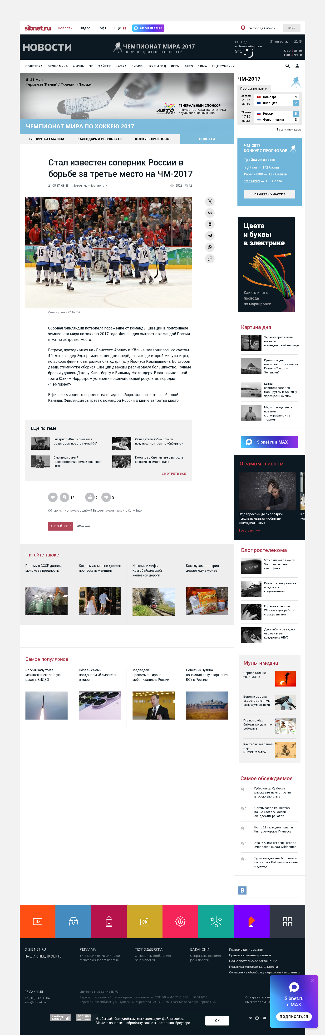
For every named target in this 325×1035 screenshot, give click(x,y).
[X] (210, 201)
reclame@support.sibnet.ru (99, 960)
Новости (65, 28)
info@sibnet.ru (35, 1002)
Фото (51, 312)
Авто (189, 66)
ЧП (91, 66)
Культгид (157, 66)
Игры (175, 66)
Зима (202, 66)
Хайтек (104, 66)
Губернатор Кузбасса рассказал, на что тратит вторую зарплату (272, 792)
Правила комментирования (250, 955)
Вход (291, 27)
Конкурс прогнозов (153, 139)
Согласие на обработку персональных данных (264, 972)
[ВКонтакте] (210, 213)
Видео (85, 28)
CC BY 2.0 (74, 312)
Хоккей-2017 (60, 526)
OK (217, 1021)
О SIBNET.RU (35, 949)
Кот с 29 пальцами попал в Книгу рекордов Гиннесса (273, 829)
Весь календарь (289, 129)
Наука (121, 66)
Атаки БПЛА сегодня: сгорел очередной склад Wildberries (275, 845)
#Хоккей (83, 526)
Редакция (34, 991)
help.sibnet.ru (145, 960)
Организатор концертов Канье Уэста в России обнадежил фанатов (272, 812)
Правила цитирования (246, 949)
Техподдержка (148, 949)
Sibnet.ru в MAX (151, 28)
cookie (178, 1018)
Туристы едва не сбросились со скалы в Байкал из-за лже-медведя (276, 862)
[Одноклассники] (210, 224)
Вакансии (199, 949)
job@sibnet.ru (200, 960)
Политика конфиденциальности (253, 966)
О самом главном (262, 464)
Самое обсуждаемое (267, 778)
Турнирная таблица (46, 139)
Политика (34, 66)
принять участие (269, 194)
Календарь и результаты (100, 139)
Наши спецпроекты (44, 956)
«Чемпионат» (97, 185)
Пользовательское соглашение (253, 961)
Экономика (58, 66)
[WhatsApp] (210, 247)
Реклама (88, 949)
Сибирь (138, 66)
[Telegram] (210, 236)
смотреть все (174, 473)
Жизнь (78, 66)
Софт (102, 28)
